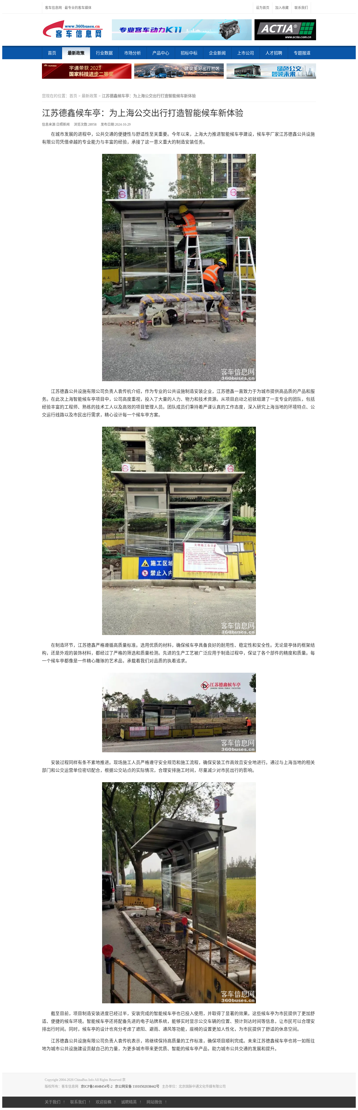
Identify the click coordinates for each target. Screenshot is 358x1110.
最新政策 (76, 53)
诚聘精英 (129, 1102)
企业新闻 (217, 53)
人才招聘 (273, 53)
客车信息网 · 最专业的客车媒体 (68, 8)
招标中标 (189, 53)
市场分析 (132, 53)
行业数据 (104, 53)
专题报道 (302, 53)
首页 (52, 53)
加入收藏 (282, 8)
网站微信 (154, 1102)
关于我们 (52, 1102)
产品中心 (160, 53)
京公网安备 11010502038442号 (137, 1086)
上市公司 (245, 53)
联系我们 (301, 8)
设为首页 (262, 8)
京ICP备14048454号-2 (96, 1086)
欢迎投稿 (103, 1102)
